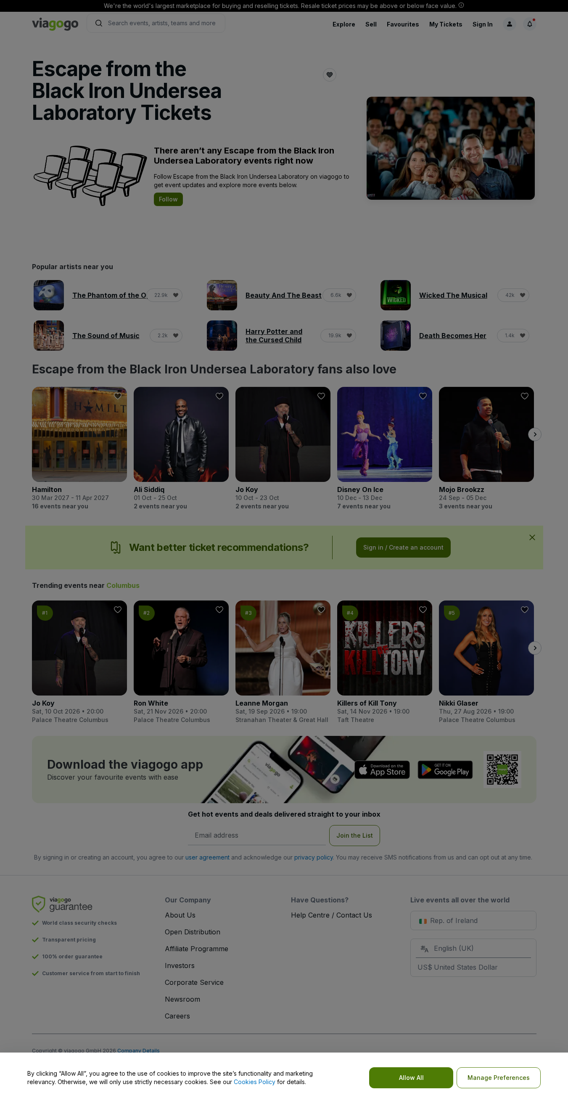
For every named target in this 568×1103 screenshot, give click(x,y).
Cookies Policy (254, 1081)
